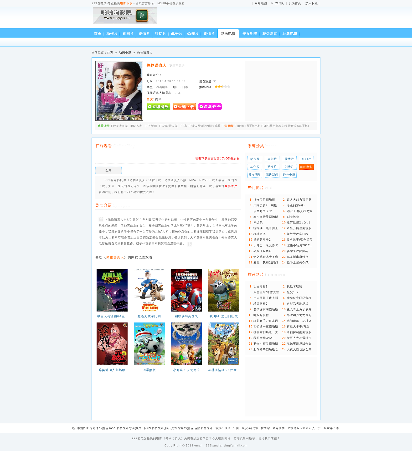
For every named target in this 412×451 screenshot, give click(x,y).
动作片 (112, 33)
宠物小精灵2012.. (299, 245)
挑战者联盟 (294, 286)
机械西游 (259, 234)
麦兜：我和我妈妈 (265, 262)
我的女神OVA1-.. (265, 338)
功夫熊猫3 (260, 286)
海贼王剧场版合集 (299, 343)
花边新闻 (270, 33)
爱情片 (144, 33)
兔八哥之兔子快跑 (299, 309)
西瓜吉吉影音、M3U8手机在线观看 (126, 18)
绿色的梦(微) (296, 205)
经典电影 (290, 33)
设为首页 (295, 3)
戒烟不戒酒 (223, 428)
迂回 (236, 428)
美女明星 (250, 33)
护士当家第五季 (328, 428)
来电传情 (279, 428)
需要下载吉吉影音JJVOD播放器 (217, 158)
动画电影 (228, 33)
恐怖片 (193, 33)
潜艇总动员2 (262, 239)
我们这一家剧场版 (265, 326)
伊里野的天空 (262, 211)
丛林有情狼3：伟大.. (223, 370)
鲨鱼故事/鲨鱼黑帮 (300, 239)
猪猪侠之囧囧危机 (299, 298)
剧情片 (209, 33)
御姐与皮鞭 (261, 315)
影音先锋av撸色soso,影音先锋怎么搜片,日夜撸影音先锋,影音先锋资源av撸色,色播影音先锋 (149, 428)
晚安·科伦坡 (250, 428)
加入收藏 (311, 3)
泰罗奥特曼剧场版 (265, 216)
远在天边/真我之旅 (300, 211)
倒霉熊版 (149, 370)
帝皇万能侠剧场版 (299, 228)
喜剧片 (128, 33)
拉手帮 (265, 428)
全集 (108, 170)
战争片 (177, 33)
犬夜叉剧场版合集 (299, 349)
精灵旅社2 (260, 303)
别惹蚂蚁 (293, 216)
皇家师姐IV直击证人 (301, 428)
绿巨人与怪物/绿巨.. (112, 316)
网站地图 (261, 3)
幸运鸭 (258, 222)
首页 (98, 33)
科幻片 (160, 33)
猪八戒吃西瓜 (262, 251)
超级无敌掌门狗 (149, 316)
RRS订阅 (277, 3)
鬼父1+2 (293, 292)
